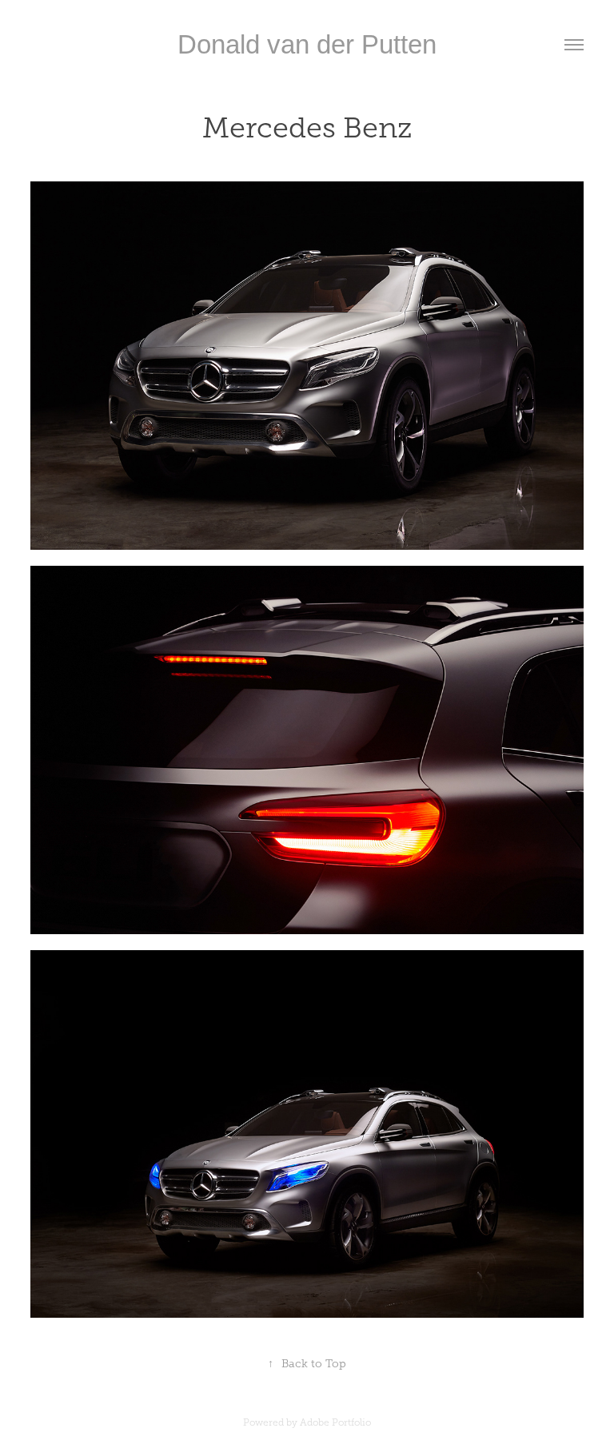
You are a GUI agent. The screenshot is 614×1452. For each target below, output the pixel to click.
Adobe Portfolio (335, 1422)
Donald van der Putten (307, 44)
